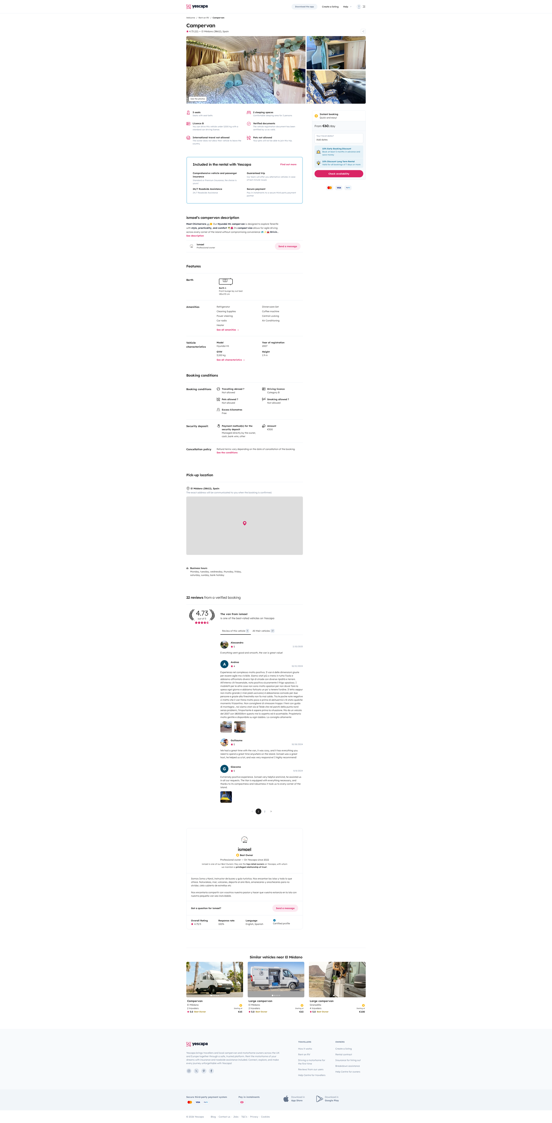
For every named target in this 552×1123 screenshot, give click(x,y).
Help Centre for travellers (311, 1075)
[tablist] (261, 632)
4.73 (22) (193, 31)
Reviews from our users (310, 1069)
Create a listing (330, 6)
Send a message (287, 246)
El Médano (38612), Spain (215, 31)
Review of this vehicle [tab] (235, 630)
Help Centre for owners (347, 1071)
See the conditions (227, 452)
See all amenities (227, 329)
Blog (213, 1116)
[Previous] (189, 979)
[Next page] (271, 811)
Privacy (254, 1116)
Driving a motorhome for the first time (311, 1062)
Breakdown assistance (347, 1065)
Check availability (338, 173)
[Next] (239, 979)
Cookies (265, 1116)
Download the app (304, 6)
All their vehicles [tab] (263, 630)
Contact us (224, 1116)
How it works (305, 1048)
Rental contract (343, 1054)
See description (195, 235)
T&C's (244, 1116)
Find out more (288, 164)
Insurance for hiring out (348, 1060)
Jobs (235, 1116)
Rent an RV (304, 1054)
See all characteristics (230, 359)
